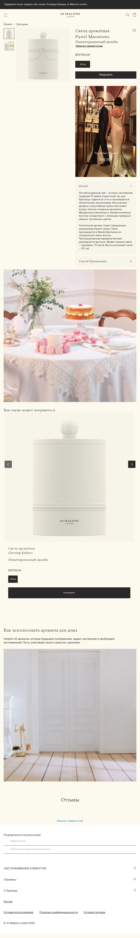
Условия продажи (94, 912)
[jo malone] (70, 15)
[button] (6, 15)
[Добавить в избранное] (134, 31)
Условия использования (18, 912)
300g (82, 64)
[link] (69, 477)
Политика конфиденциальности (58, 912)
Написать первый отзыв (70, 820)
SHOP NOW (105, 159)
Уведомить (106, 75)
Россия (8, 902)
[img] (135, 15)
